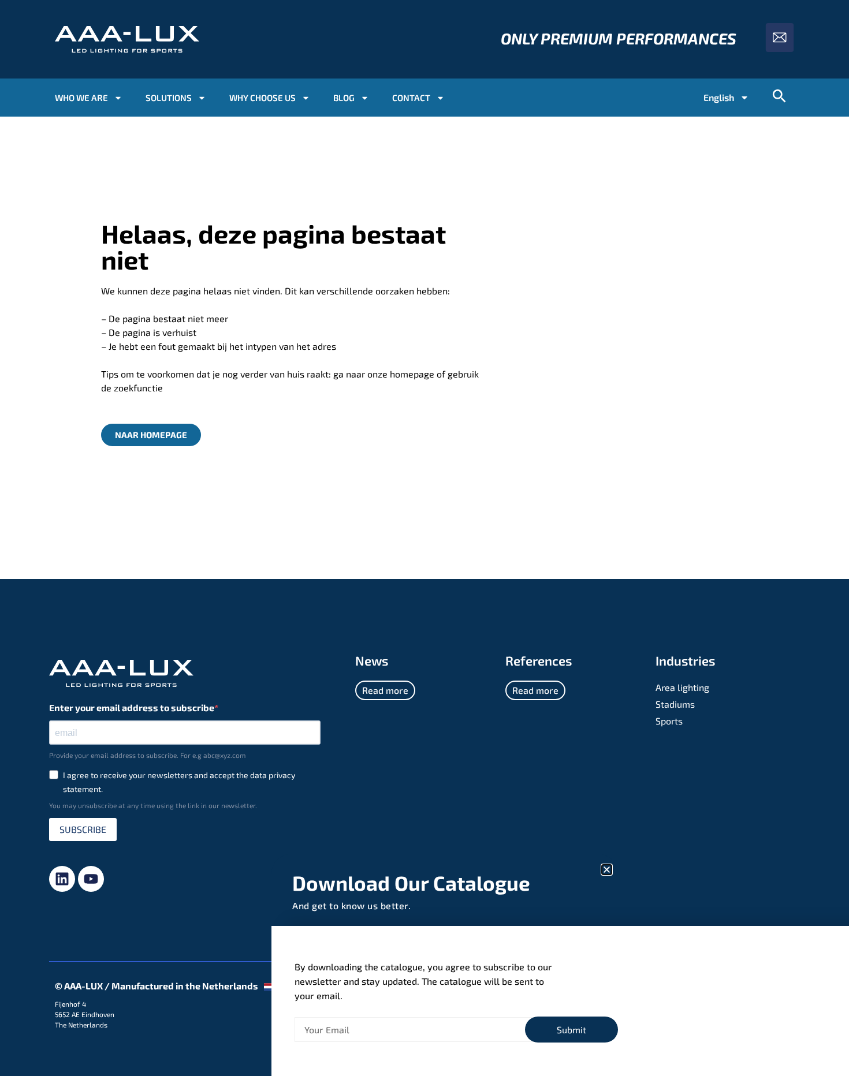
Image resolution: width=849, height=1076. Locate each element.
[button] (606, 869)
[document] (424, 538)
